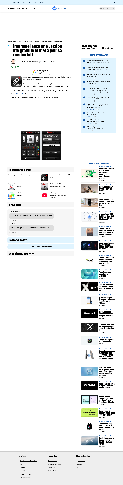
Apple (28, 8)
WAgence (79, 464)
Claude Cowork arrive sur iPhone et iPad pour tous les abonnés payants (106, 231)
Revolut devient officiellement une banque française (106, 314)
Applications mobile (15, 41)
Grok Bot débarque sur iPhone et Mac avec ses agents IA (106, 286)
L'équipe (22, 467)
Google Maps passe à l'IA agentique (106, 340)
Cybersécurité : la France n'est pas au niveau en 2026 (98, 98)
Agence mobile (81, 461)
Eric (18, 61)
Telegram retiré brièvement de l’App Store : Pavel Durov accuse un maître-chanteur (106, 371)
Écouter (52, 61)
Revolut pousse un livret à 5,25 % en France (106, 189)
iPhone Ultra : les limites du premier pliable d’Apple (98, 113)
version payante (19, 93)
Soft (61, 9)
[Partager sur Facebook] (8, 49)
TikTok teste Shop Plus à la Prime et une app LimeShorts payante (106, 426)
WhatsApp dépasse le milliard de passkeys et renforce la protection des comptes (106, 173)
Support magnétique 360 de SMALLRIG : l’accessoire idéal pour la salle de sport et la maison (107, 355)
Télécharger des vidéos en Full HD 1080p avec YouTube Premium (60, 195)
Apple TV (15, 67)
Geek (33, 8)
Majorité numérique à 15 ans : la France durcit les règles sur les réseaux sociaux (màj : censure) (97, 90)
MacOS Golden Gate (39, 2)
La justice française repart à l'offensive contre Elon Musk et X (106, 327)
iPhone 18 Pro (24, 2)
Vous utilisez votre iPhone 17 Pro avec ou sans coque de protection (98, 61)
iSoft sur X (79, 467)
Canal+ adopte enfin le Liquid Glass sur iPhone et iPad (107, 386)
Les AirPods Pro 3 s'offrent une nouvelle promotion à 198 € (97, 120)
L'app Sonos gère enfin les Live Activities (105, 274)
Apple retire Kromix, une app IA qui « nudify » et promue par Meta (106, 246)
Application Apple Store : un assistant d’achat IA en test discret (106, 202)
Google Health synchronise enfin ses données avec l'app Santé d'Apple (106, 399)
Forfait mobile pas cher (54, 464)
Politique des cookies (26, 474)
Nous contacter (52, 461)
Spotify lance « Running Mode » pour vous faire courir (107, 413)
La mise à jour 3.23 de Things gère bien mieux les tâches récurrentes (106, 217)
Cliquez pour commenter (41, 247)
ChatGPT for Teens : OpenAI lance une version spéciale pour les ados (106, 260)
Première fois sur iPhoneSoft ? (28, 461)
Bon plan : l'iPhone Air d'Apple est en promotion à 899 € (98, 75)
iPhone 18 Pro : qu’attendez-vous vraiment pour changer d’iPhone (97, 68)
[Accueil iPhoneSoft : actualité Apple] (8, 41)
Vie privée (23, 471)
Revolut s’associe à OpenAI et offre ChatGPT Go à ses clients (106, 441)
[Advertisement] (61, 26)
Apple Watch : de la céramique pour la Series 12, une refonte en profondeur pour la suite (98, 105)
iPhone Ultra (16, 2)
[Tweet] (8, 46)
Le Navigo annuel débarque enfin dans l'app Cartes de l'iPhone (107, 300)
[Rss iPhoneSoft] (115, 3)
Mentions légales (25, 477)
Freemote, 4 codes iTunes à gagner (20, 175)
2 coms (43, 61)
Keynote (9, 2)
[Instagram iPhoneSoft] (111, 3)
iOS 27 (31, 2)
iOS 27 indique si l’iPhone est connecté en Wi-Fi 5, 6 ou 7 (96, 127)
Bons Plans (20, 8)
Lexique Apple (52, 471)
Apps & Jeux (11, 8)
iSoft (21, 464)
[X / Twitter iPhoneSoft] (105, 3)
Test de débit (52, 467)
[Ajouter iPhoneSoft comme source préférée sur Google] (40, 72)
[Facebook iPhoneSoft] (108, 3)
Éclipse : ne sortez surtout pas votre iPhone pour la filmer (98, 82)
